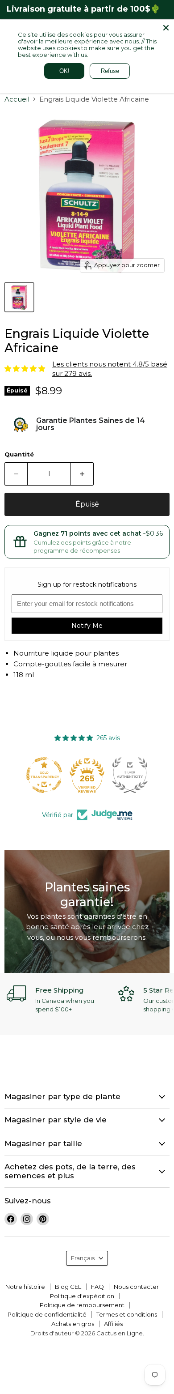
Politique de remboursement (82, 1305)
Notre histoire (25, 1286)
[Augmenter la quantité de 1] (82, 474)
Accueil (16, 99)
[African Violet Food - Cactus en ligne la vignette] (19, 297)
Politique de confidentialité (47, 1314)
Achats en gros (72, 1323)
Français (83, 1258)
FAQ (97, 1286)
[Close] (166, 27)
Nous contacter (136, 1286)
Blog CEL (68, 1286)
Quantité (19, 454)
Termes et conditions (126, 1314)
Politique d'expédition (82, 1296)
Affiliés (113, 1323)
